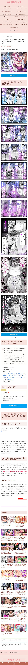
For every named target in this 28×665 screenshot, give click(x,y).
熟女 (23, 375)
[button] (25, 450)
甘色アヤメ (10, 46)
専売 (19, 373)
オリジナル (4, 46)
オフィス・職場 (10, 377)
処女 (9, 373)
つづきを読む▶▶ (14, 334)
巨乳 (12, 373)
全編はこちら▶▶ (14, 75)
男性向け (23, 373)
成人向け (5, 375)
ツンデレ (13, 375)
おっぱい (18, 375)
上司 (9, 375)
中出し (15, 373)
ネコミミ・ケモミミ (20, 377)
